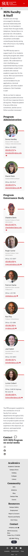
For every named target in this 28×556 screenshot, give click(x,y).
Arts (14, 487)
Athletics (14, 490)
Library (14, 479)
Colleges (14, 476)
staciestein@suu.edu (12, 188)
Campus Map (14, 496)
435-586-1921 (9, 360)
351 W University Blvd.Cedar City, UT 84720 (13, 533)
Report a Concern (14, 513)
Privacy (22, 551)
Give (14, 542)
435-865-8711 (9, 185)
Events (14, 499)
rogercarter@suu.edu (12, 264)
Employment (14, 510)
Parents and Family (14, 517)
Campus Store (14, 469)
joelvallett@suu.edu (12, 362)
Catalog (14, 473)
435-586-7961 (9, 325)
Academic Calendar (14, 466)
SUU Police (14, 520)
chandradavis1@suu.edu (13, 227)
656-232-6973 (10, 225)
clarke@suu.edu (10, 296)
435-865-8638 (10, 394)
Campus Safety (14, 507)
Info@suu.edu (13, 527)
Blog (14, 493)
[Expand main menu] (24, 3)
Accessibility (6, 551)
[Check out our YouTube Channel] (21, 548)
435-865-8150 (9, 261)
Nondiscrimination (15, 551)
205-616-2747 (9, 150)
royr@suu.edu (10, 328)
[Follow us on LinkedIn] (16, 548)
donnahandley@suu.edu (13, 153)
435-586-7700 (13, 538)
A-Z (16, 554)
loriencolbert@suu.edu (13, 397)
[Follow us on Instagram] (7, 548)
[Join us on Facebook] (12, 548)
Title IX (12, 554)
